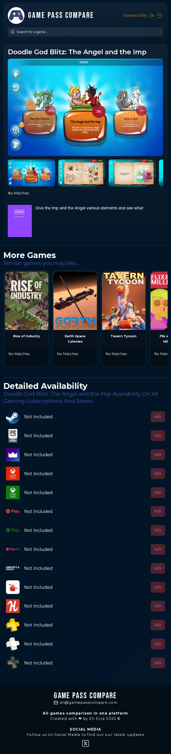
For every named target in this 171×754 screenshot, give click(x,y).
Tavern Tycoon (123, 336)
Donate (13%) (135, 15)
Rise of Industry (26, 336)
